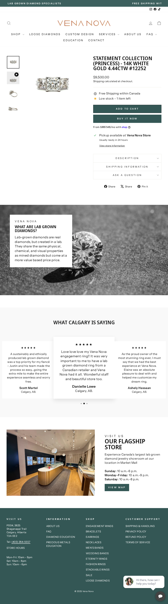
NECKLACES (93, 542)
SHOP (16, 34)
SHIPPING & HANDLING (140, 526)
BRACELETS (93, 531)
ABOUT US (133, 34)
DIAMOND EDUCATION (60, 536)
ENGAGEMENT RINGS (99, 526)
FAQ (151, 34)
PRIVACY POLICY (136, 531)
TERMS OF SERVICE (138, 542)
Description (127, 158)
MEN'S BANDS (95, 547)
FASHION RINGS (96, 564)
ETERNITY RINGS (96, 558)
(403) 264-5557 (20, 541)
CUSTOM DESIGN (79, 34)
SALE (89, 575)
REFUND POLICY (136, 536)
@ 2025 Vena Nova (84, 591)
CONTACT (96, 40)
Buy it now (127, 118)
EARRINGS (92, 536)
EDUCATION (73, 40)
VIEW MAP (117, 487)
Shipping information (127, 166)
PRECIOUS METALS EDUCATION (58, 544)
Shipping (98, 81)
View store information (112, 145)
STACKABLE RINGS (98, 569)
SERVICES (108, 34)
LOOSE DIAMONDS (45, 34)
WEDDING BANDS (97, 553)
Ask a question (127, 175)
